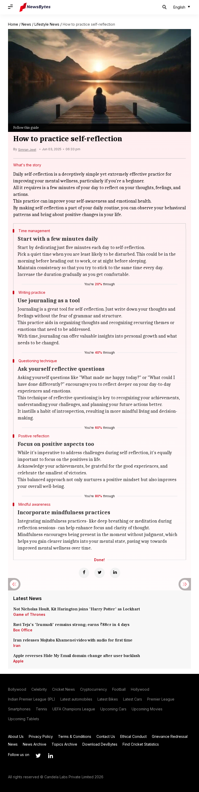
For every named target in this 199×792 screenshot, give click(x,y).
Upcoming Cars (113, 709)
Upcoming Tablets (23, 719)
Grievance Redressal (170, 736)
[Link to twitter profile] (38, 755)
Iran (16, 645)
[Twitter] (99, 573)
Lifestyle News (46, 24)
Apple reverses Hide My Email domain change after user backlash (76, 655)
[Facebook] (84, 573)
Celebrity (39, 689)
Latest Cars (132, 699)
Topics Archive (64, 744)
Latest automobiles (76, 699)
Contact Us (105, 736)
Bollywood (17, 689)
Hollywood (140, 689)
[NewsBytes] (35, 7)
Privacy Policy (41, 736)
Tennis (41, 709)
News (26, 24)
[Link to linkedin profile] (50, 755)
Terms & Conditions (74, 736)
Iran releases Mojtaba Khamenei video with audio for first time (73, 640)
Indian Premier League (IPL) (31, 699)
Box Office (22, 630)
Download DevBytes (99, 744)
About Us (16, 736)
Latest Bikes (107, 699)
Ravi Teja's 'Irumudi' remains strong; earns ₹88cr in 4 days (71, 624)
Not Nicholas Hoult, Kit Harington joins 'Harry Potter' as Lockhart (76, 609)
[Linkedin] (115, 573)
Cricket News (63, 689)
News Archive (34, 744)
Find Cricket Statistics (141, 744)
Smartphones (19, 709)
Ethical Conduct (133, 736)
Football (119, 689)
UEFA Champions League (73, 709)
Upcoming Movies (147, 709)
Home (13, 24)
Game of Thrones (29, 614)
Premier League (160, 699)
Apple (18, 661)
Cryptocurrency (93, 689)
